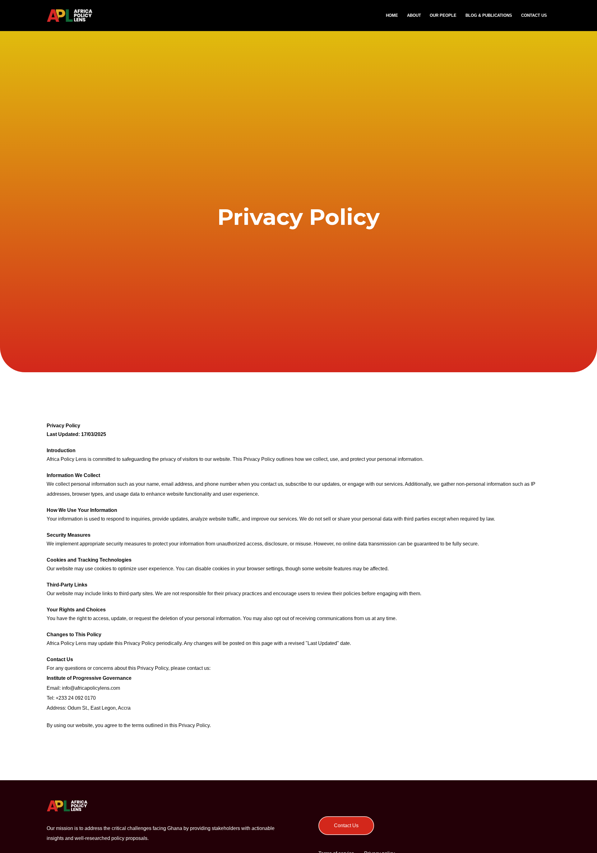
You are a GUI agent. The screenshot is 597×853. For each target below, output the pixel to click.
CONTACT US (534, 15)
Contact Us (346, 825)
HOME (392, 15)
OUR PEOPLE (443, 15)
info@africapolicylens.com (91, 688)
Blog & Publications (488, 15)
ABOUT (414, 15)
